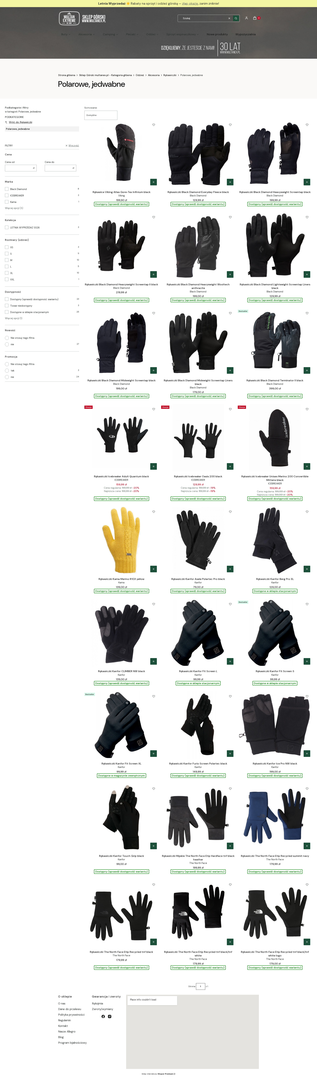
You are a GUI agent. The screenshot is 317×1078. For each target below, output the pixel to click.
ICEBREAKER (17, 195)
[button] (236, 18)
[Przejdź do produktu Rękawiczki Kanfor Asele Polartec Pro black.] (198, 540)
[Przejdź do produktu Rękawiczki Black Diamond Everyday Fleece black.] (198, 153)
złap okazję (190, 3)
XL (11, 273)
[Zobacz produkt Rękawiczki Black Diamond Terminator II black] (307, 370)
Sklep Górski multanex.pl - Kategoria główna (105, 75)
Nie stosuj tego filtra (22, 338)
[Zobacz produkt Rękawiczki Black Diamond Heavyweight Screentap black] (307, 182)
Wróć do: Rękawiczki (20, 122)
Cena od (10, 162)
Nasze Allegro (66, 1031)
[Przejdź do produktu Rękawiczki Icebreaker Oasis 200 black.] (198, 438)
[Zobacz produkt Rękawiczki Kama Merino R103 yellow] (153, 569)
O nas (61, 1003)
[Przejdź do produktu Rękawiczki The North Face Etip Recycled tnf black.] (121, 913)
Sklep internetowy (157, 1074)
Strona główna (66, 75)
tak (12, 370)
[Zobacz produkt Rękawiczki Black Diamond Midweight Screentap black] (153, 370)
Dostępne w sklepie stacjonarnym (29, 312)
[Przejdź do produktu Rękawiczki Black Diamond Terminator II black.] (275, 342)
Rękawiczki (169, 75)
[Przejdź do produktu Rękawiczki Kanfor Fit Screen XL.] (121, 725)
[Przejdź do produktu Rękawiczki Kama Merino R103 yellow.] (121, 540)
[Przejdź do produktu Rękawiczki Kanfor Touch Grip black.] (121, 817)
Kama (13, 202)
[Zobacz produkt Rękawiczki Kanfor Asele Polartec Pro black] (230, 569)
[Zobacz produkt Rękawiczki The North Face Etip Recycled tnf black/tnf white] (230, 942)
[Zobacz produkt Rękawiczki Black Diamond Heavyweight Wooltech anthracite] (230, 274)
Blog (61, 1037)
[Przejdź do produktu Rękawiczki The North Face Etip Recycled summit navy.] (275, 817)
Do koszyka (307, 569)
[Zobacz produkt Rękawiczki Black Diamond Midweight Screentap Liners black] (230, 370)
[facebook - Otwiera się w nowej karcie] (103, 1016)
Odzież (140, 75)
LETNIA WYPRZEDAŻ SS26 (25, 227)
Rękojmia (97, 1003)
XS (11, 247)
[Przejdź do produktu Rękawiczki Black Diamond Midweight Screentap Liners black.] (198, 342)
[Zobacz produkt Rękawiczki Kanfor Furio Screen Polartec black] (230, 753)
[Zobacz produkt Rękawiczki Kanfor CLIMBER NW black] (153, 661)
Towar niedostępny (21, 305)
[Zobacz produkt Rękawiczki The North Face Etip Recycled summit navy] (307, 846)
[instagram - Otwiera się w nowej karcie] (110, 1016)
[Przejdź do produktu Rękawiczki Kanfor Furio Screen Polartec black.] (198, 725)
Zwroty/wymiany (102, 1009)
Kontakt (63, 1026)
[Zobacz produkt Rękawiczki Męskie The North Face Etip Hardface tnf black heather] (230, 846)
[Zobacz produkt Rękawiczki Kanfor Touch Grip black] (153, 846)
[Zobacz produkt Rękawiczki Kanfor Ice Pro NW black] (307, 753)
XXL (12, 279)
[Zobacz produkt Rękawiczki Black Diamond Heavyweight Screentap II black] (153, 274)
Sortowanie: (90, 107)
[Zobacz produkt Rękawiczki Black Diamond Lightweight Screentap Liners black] (307, 274)
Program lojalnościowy (72, 1043)
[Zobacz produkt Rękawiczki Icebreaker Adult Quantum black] (153, 466)
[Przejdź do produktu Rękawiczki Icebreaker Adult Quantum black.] (121, 438)
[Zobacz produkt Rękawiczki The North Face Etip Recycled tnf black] (153, 942)
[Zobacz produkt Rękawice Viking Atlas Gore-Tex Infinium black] (153, 182)
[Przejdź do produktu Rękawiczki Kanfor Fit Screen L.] (198, 632)
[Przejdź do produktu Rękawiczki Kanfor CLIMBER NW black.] (121, 632)
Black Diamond (18, 189)
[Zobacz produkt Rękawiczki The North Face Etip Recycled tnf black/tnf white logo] (307, 942)
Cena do (49, 162)
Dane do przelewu (69, 1009)
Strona (191, 986)
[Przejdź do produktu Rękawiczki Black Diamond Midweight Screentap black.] (121, 342)
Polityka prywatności (71, 1014)
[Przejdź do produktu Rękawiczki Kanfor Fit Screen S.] (275, 632)
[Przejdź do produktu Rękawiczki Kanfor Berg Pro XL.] (275, 540)
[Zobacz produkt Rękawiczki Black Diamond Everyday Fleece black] (230, 182)
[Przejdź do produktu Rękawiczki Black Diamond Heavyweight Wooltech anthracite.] (198, 246)
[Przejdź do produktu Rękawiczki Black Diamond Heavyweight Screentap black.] (275, 153)
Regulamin (64, 1020)
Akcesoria (153, 75)
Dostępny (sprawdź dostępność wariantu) (34, 299)
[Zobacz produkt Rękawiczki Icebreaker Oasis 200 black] (230, 466)
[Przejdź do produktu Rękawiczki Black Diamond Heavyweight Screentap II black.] (121, 246)
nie (12, 344)
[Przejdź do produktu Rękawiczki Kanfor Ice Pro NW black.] (275, 725)
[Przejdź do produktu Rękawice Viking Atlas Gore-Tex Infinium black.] (121, 153)
